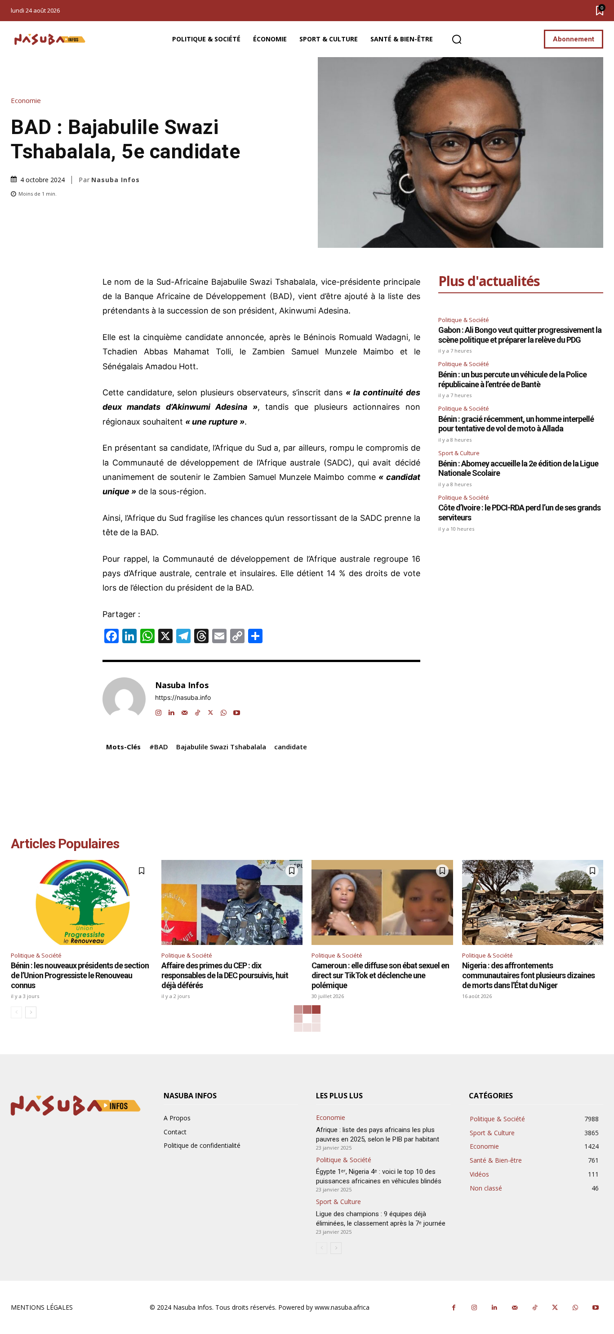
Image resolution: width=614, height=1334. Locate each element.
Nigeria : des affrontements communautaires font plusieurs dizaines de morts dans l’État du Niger (528, 975)
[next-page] (30, 1012)
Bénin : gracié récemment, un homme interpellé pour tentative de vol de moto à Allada (516, 424)
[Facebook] (454, 1308)
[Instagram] (158, 710)
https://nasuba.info (183, 697)
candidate (290, 746)
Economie (26, 100)
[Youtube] (236, 710)
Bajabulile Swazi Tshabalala (221, 746)
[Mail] (184, 710)
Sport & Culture (459, 453)
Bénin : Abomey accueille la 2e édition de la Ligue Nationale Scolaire (518, 468)
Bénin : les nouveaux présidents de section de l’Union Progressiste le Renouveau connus (80, 975)
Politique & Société (463, 320)
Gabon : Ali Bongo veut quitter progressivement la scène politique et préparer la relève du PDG (519, 335)
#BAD (158, 746)
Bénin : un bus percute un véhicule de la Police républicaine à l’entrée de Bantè (512, 379)
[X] (210, 710)
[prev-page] (16, 1012)
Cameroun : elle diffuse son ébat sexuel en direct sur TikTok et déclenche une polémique (380, 975)
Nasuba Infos (115, 180)
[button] (457, 40)
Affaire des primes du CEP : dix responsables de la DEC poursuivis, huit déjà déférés (224, 975)
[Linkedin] (171, 710)
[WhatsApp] (223, 710)
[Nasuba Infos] (51, 39)
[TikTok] (197, 710)
